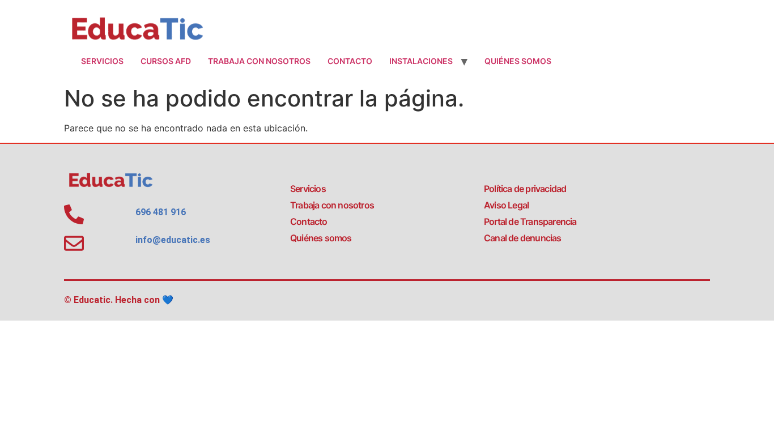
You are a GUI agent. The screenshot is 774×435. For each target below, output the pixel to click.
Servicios (102, 61)
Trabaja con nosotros (259, 61)
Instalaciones (421, 61)
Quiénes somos (517, 61)
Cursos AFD (166, 61)
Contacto (350, 61)
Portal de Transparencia (530, 221)
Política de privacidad (525, 188)
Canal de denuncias (523, 238)
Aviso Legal (506, 205)
